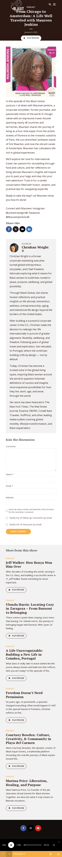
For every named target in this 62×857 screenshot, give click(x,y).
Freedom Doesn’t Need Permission (24, 695)
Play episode (33, 38)
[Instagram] (31, 828)
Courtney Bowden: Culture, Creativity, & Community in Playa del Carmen (28, 739)
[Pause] (11, 845)
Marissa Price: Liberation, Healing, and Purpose (26, 783)
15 (3, 845)
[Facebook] (23, 828)
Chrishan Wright (35, 247)
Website (10, 497)
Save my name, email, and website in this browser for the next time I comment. (31, 510)
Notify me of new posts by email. (25, 524)
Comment (11, 446)
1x (54, 845)
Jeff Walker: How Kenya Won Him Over (29, 564)
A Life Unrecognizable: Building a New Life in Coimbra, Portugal (24, 654)
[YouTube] (38, 828)
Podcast (10, 558)
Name (10, 474)
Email (9, 486)
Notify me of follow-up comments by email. (30, 518)
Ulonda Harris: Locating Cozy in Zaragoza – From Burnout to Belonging (30, 608)
